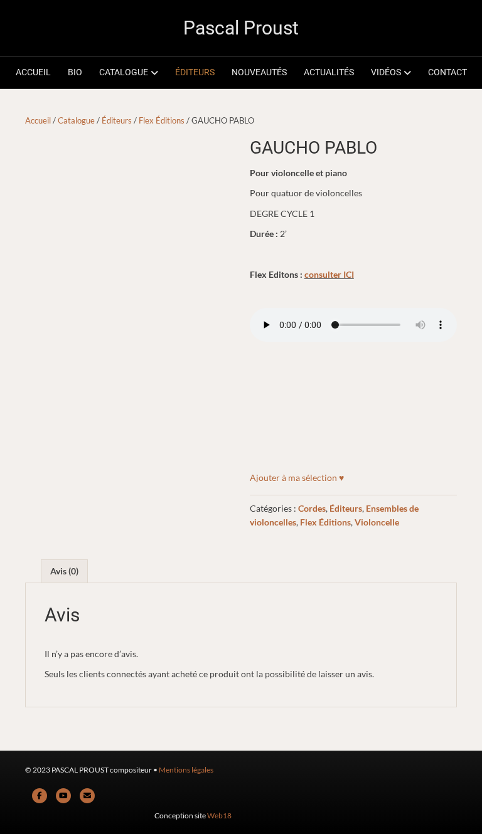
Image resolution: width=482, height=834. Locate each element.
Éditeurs (117, 120)
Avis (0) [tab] (64, 571)
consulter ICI (329, 274)
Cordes (312, 508)
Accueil (38, 120)
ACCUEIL (33, 72)
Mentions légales (186, 769)
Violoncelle (377, 522)
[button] (297, 478)
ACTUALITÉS (329, 72)
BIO (75, 72)
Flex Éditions (162, 120)
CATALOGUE (123, 72)
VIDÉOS (386, 72)
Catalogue (76, 120)
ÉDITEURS (195, 72)
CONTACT (447, 72)
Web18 (219, 815)
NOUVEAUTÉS (259, 72)
